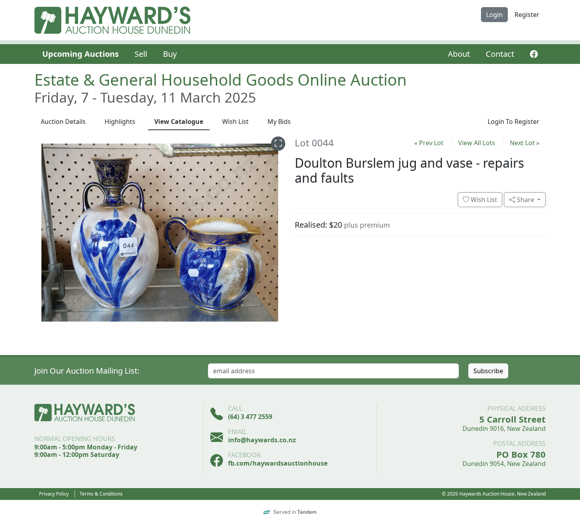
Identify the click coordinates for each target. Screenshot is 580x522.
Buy (170, 54)
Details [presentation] (63, 121)
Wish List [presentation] (235, 121)
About (459, 54)
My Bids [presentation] (279, 121)
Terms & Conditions (101, 493)
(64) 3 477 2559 (250, 416)
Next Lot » (524, 142)
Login (494, 14)
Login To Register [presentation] (513, 121)
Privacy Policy (54, 493)
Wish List (483, 199)
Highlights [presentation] (120, 121)
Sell (141, 54)
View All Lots (476, 142)
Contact (500, 54)
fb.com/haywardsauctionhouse (277, 463)
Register (527, 14)
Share (525, 199)
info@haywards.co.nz (262, 440)
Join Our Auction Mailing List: (86, 370)
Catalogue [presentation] (178, 121)
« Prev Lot (428, 142)
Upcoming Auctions (80, 54)
